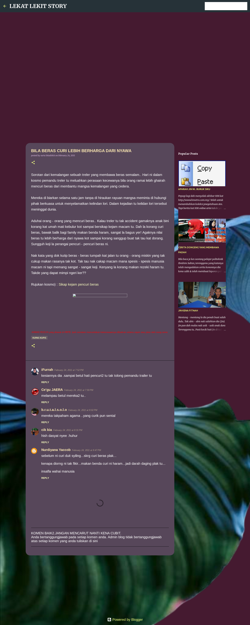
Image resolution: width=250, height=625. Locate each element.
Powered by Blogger (127, 619)
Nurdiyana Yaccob (56, 450)
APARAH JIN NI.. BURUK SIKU (194, 189)
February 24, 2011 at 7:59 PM (78, 390)
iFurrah (47, 370)
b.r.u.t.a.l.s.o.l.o (54, 410)
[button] (33, 162)
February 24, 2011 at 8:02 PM (82, 410)
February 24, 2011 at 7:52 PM (69, 370)
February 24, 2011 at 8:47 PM (86, 450)
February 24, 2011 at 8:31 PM (67, 430)
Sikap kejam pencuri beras (79, 284)
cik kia (46, 430)
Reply (45, 382)
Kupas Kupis (39, 338)
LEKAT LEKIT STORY (38, 6)
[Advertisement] (125, 116)
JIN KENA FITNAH (188, 310)
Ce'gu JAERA (52, 390)
